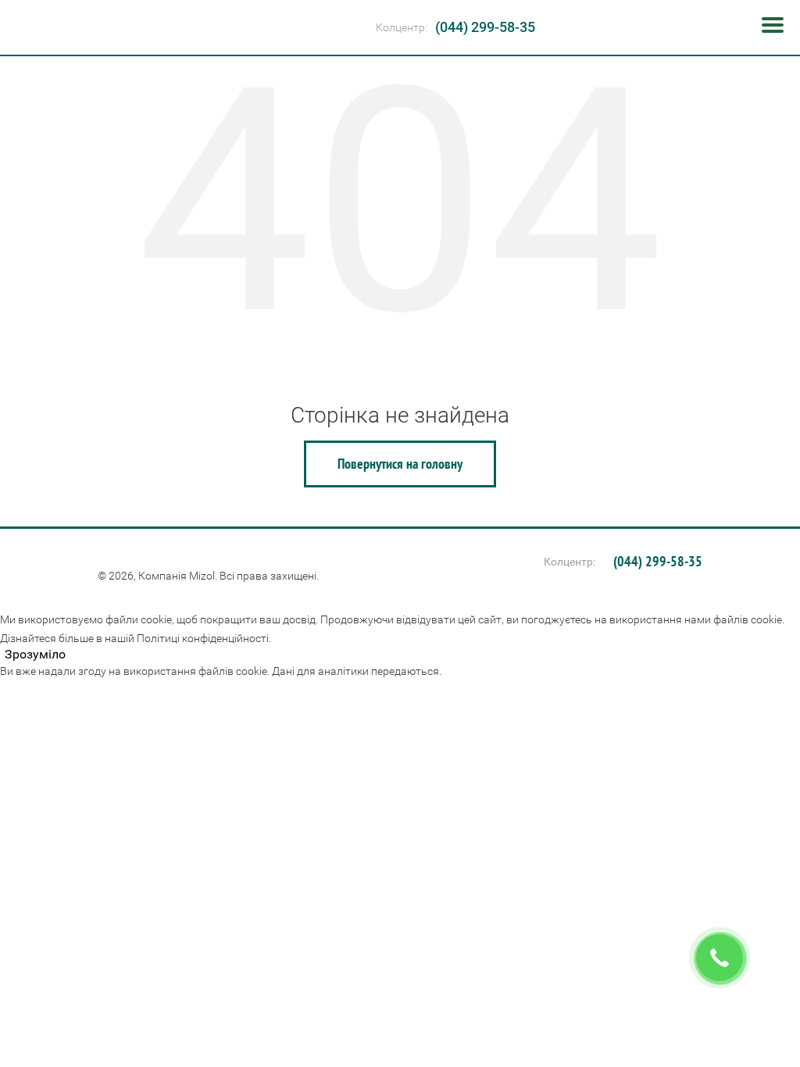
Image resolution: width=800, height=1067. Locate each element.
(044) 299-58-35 (485, 27)
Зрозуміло (35, 655)
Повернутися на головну (400, 464)
